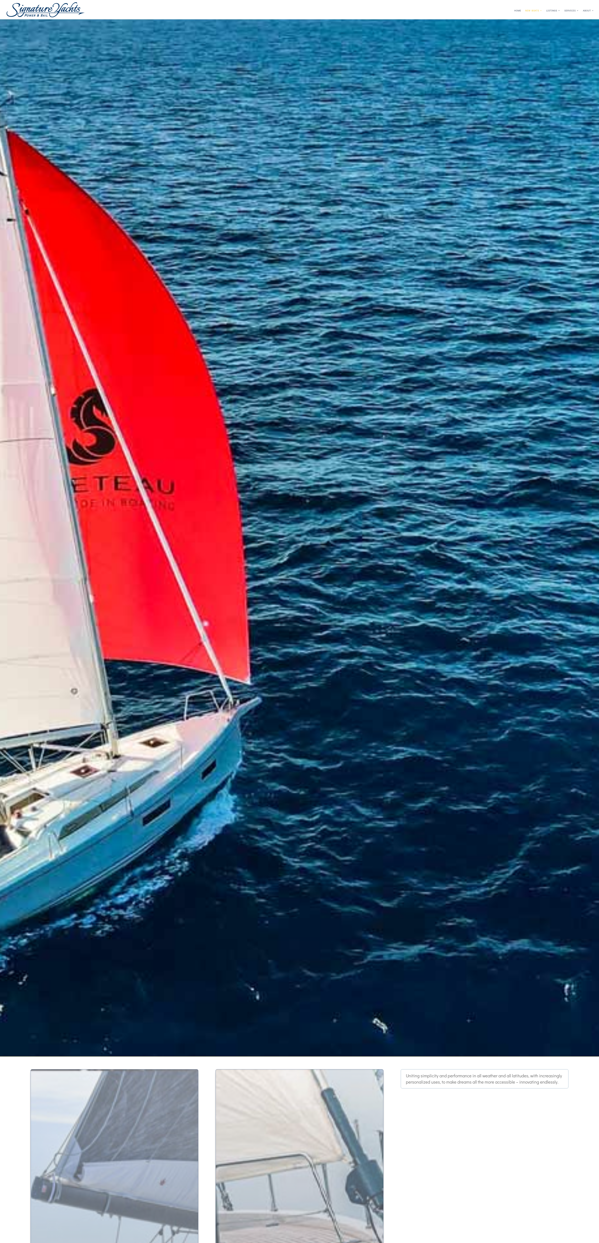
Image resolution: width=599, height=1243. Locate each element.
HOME (517, 10)
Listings (551, 10)
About (587, 10)
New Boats (532, 10)
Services (570, 10)
